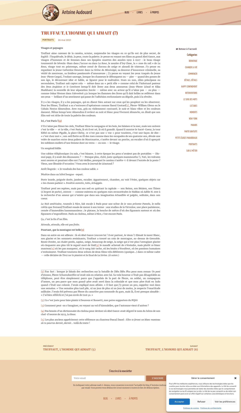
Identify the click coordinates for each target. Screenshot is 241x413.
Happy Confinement (189, 86)
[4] (97, 245)
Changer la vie (191, 67)
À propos (154, 12)
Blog (127, 12)
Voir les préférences (225, 401)
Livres (140, 12)
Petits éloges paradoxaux (186, 138)
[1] (127, 105)
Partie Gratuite (190, 131)
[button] (235, 378)
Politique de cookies (191, 408)
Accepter (179, 401)
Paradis (194, 125)
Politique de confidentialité (210, 408)
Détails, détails (190, 80)
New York (193, 119)
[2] (42, 300)
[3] (42, 305)
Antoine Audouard (77, 12)
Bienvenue (193, 61)
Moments (193, 112)
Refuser (201, 401)
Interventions (191, 93)
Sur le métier (191, 151)
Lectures (193, 106)
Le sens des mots (190, 99)
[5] (52, 248)
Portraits (48, 40)
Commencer (192, 74)
